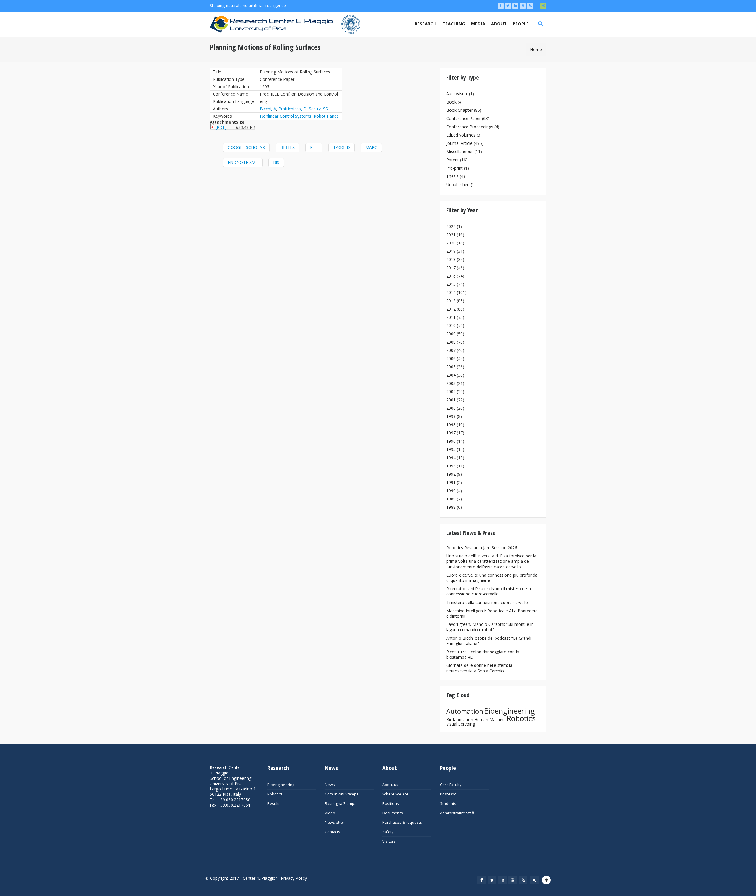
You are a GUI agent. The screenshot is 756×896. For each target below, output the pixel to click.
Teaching (453, 24)
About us (390, 784)
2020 (451, 243)
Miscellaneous (459, 151)
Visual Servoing (460, 724)
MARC (371, 147)
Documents (392, 812)
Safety (387, 831)
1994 (451, 457)
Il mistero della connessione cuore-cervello (487, 602)
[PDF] (221, 127)
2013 (451, 300)
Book (451, 102)
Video (330, 812)
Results (274, 803)
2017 (451, 267)
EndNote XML (243, 162)
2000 (451, 408)
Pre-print (454, 168)
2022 (451, 226)
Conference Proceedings (469, 126)
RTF (314, 147)
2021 (451, 234)
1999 (451, 416)
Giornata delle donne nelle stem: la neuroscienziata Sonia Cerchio (479, 667)
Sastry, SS (318, 108)
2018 (451, 259)
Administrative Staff (457, 812)
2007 (451, 350)
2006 (451, 358)
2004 (451, 375)
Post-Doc (448, 794)
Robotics (521, 718)
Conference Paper (463, 118)
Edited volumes (460, 135)
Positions (390, 803)
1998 (451, 424)
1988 (451, 507)
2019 (451, 251)
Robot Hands (326, 116)
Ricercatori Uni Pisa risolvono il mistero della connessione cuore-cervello (488, 591)
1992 (451, 474)
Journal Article (459, 143)
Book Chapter (459, 110)
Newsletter (334, 822)
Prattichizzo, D (292, 108)
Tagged (341, 147)
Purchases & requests (402, 822)
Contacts (332, 831)
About (499, 24)
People (521, 24)
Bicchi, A (268, 108)
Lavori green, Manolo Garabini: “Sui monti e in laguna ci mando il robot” (490, 626)
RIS (276, 162)
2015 (451, 284)
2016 (451, 276)
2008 (451, 342)
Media (478, 24)
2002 (451, 391)
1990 (451, 490)
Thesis (452, 176)
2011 (451, 317)
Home (536, 49)
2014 (451, 292)
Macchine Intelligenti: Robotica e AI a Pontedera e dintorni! (492, 613)
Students (448, 803)
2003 (451, 383)
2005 (451, 367)
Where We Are (395, 794)
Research (425, 24)
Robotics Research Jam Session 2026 (481, 547)
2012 (451, 309)
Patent (452, 160)
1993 (451, 466)
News (330, 784)
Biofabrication (459, 719)
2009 (451, 334)
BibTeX (287, 147)
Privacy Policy (294, 878)
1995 (451, 449)
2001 (451, 400)
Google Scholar (246, 147)
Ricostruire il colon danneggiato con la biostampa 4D (482, 654)
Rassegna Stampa (340, 803)
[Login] (543, 6)
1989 (451, 499)
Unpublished (458, 184)
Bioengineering (509, 711)
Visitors (389, 841)
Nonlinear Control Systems (285, 116)
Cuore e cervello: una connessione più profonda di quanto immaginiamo (491, 577)
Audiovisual (457, 93)
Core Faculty (450, 784)
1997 (451, 433)
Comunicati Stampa (342, 794)
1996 (451, 441)
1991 (451, 482)
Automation (464, 711)
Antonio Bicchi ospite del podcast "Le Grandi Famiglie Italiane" (488, 640)
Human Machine (490, 719)
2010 (451, 325)
